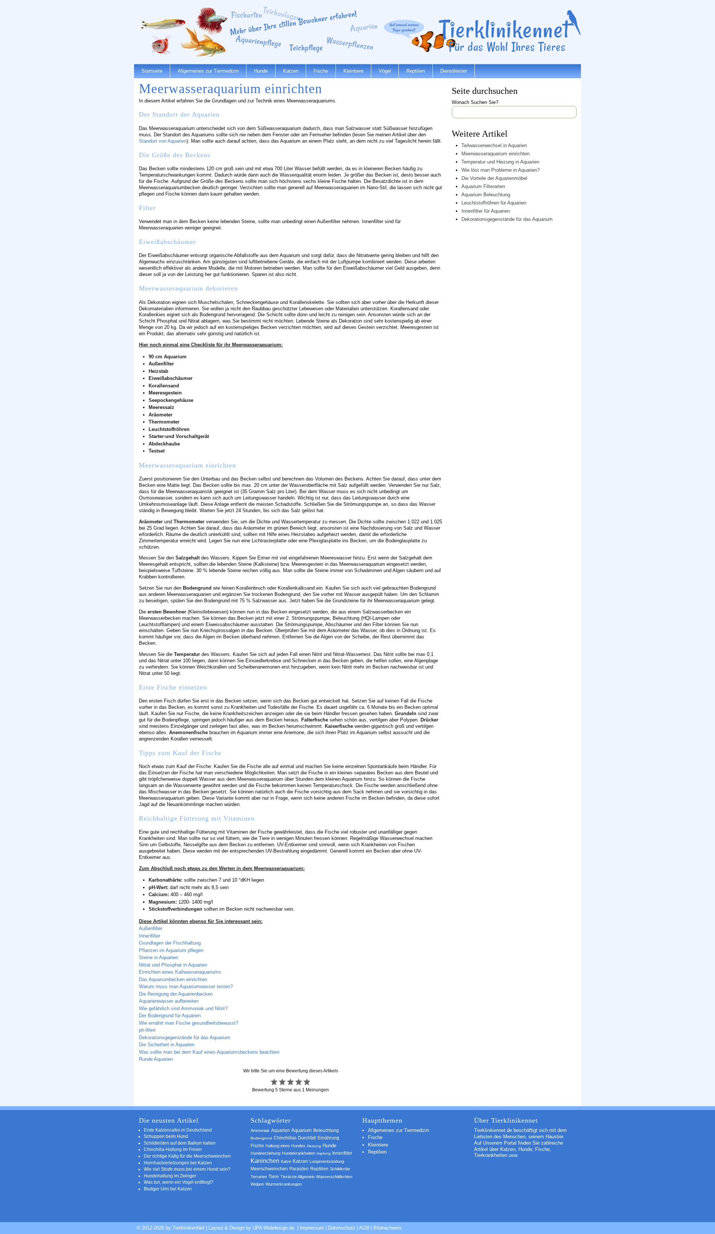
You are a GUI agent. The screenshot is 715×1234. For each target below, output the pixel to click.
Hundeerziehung (265, 1153)
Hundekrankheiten (298, 1153)
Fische (321, 71)
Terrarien (259, 1176)
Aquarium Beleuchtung (485, 194)
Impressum (312, 1228)
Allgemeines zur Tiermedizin (208, 71)
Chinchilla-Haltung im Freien (173, 1149)
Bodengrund (261, 1138)
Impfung (324, 1153)
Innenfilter (149, 936)
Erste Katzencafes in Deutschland (178, 1129)
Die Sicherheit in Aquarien (166, 1044)
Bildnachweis (388, 1228)
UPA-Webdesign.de (273, 1228)
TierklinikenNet (510, 31)
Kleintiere (353, 71)
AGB (364, 1228)
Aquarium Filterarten (483, 186)
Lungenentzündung (326, 1161)
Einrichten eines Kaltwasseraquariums (180, 972)
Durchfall (307, 1137)
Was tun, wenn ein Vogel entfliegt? (178, 1182)
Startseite (152, 71)
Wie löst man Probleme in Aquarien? (500, 170)
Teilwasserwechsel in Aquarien (494, 145)
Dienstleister (453, 71)
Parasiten (299, 1168)
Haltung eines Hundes (285, 1145)
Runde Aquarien (156, 1059)
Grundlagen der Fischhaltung (170, 943)
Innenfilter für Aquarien (485, 211)
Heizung (314, 1146)
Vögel (385, 71)
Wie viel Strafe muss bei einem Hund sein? (187, 1169)
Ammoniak (260, 1130)
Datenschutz (341, 1228)
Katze (286, 1161)
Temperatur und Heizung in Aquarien (500, 162)
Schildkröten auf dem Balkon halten (180, 1143)
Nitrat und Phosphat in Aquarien (173, 965)
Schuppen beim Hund (166, 1136)
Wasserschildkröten (334, 1176)
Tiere (273, 1176)
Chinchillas (285, 1137)
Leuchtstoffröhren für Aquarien (493, 203)
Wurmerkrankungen (284, 1184)
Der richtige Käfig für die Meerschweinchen (187, 1156)
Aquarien (280, 1130)
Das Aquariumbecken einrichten (173, 979)
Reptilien (415, 71)
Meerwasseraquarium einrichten (495, 153)
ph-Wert (147, 1030)
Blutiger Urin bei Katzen (168, 1188)
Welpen (257, 1184)
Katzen (290, 71)
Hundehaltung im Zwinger (170, 1175)
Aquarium (301, 1130)
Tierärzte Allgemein (297, 1176)
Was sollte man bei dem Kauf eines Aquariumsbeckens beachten (209, 1052)
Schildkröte (340, 1169)
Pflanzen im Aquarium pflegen (171, 950)
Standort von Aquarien (163, 141)
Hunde (261, 71)
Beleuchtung (326, 1130)
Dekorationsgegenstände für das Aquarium (184, 1037)
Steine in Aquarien (158, 957)
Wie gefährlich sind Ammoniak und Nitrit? (183, 1008)
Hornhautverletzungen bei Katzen (178, 1162)
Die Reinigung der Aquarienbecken (176, 994)
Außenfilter (150, 928)
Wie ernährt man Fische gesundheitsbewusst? (188, 1023)
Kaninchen (265, 1161)
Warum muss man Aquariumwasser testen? (186, 986)
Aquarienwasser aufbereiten (168, 1001)
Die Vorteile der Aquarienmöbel (494, 178)
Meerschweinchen (269, 1168)
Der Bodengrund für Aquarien (170, 1015)
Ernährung (328, 1138)
